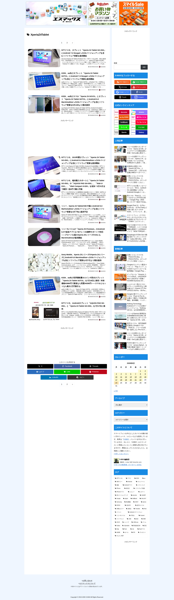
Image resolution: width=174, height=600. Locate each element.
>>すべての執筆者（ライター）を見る (127, 465)
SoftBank (124, 122)
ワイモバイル (141, 122)
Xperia (124, 132)
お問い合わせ (87, 580)
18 (121, 380)
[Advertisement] (67, 136)
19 (126, 380)
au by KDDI (124, 117)
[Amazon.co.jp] (133, 13)
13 (131, 377)
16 (145, 377)
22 (140, 380)
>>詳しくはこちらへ (121, 454)
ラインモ (124, 127)
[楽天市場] (102, 13)
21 (136, 380)
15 (140, 377)
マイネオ (141, 127)
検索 (115, 63)
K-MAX (126, 439)
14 (136, 377)
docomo (124, 112)
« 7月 (116, 391)
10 (116, 377)
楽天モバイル (141, 117)
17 (116, 380)
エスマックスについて (87, 583)
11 (121, 377)
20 (131, 380)
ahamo (141, 112)
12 (126, 377)
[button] (80, 377)
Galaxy (141, 132)
